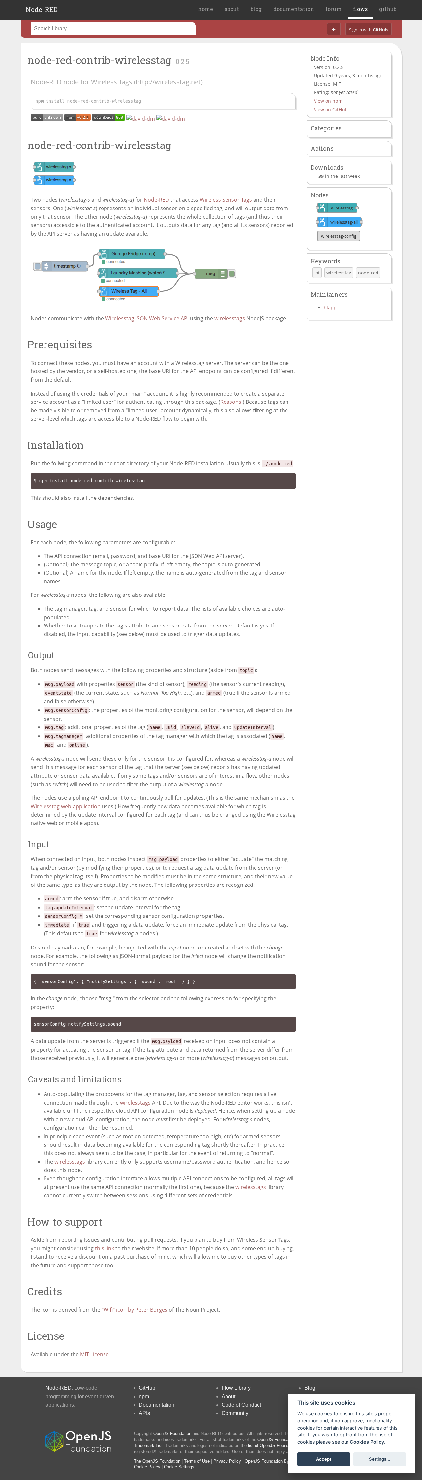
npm (144, 1396)
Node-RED (42, 9)
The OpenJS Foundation (157, 1461)
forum (333, 8)
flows (360, 8)
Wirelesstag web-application (66, 806)
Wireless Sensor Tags (226, 199)
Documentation (156, 1405)
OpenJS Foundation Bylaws (271, 1461)
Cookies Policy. (367, 1442)
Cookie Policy (147, 1466)
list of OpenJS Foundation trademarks (284, 1445)
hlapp (330, 308)
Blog (309, 1388)
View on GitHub (331, 109)
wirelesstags (229, 318)
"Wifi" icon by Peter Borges (134, 1309)
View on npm (328, 101)
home (205, 8)
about (232, 8)
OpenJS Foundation (172, 1433)
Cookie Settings (179, 1466)
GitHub (147, 1388)
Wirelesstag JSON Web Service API (147, 318)
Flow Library (236, 1388)
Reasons (230, 401)
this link (104, 1248)
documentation (293, 8)
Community (235, 1413)
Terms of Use (197, 1461)
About (228, 1396)
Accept (323, 1459)
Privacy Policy (227, 1461)
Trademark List (148, 1445)
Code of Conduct (241, 1405)
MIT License (94, 1354)
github (388, 8)
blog (256, 8)
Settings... (379, 1459)
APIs (144, 1413)
